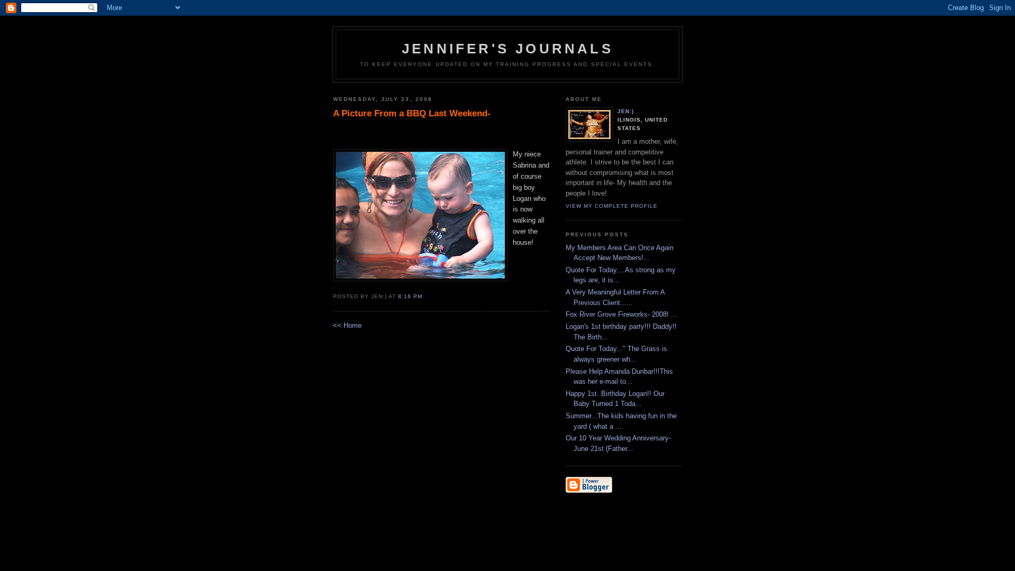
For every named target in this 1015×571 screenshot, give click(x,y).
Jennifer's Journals (507, 49)
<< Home (347, 325)
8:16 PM (410, 296)
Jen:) (625, 111)
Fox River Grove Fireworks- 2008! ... (621, 314)
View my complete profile (612, 206)
